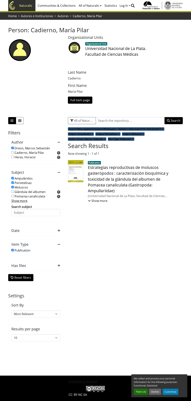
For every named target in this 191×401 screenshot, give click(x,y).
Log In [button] (124, 6)
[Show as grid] (20, 120)
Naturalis (25, 6)
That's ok (141, 391)
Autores (63, 16)
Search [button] (175, 121)
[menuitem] (90, 5)
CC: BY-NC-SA (78, 395)
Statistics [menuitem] (110, 6)
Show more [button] (19, 201)
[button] (132, 5)
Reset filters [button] (22, 278)
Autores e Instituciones (37, 16)
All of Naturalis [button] (89, 6)
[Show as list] (12, 120)
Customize (170, 391)
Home (12, 16)
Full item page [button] (80, 100)
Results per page (25, 329)
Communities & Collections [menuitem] (57, 6)
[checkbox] (12, 148)
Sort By (17, 305)
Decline (155, 391)
